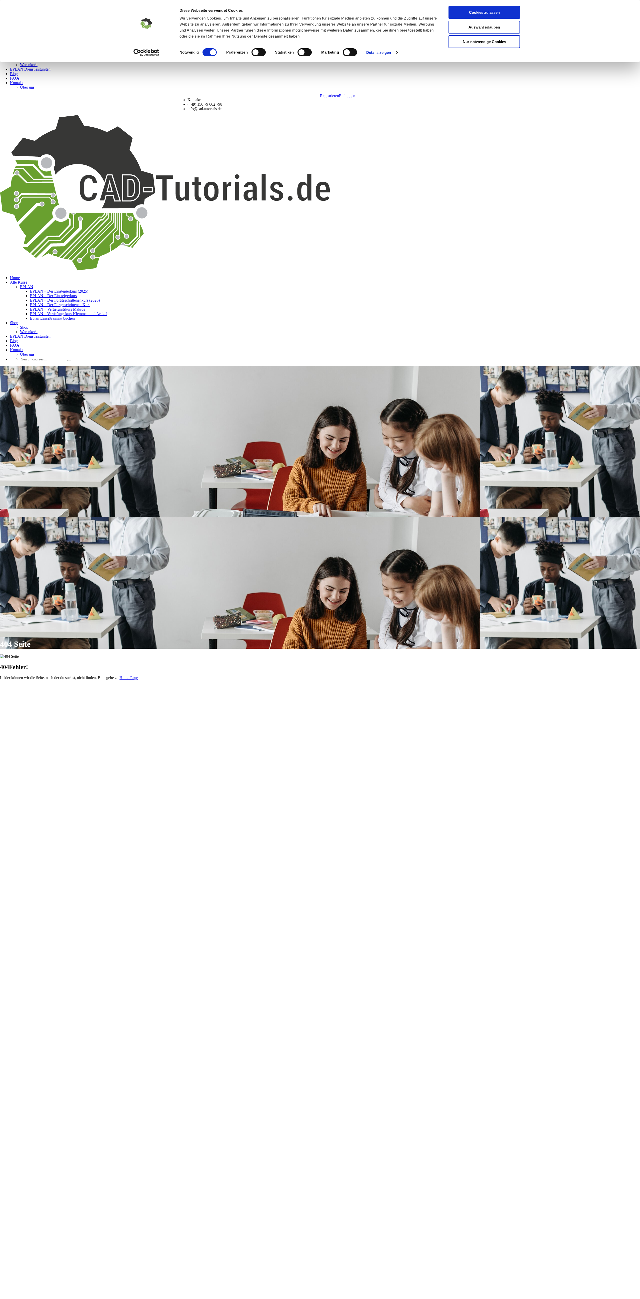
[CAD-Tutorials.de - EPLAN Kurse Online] (166, 269)
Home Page (129, 678)
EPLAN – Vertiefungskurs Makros (57, 309)
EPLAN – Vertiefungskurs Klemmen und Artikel (68, 314)
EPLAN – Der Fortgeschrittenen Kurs (60, 305)
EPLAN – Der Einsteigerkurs (53, 296)
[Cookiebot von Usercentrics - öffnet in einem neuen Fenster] (146, 52)
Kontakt (16, 83)
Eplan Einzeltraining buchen (52, 318)
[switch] (259, 52)
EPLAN (26, 287)
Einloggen (347, 96)
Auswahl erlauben (484, 27)
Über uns (27, 87)
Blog (14, 74)
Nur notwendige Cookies (484, 42)
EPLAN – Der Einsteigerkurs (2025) (59, 291)
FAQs (15, 78)
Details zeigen (378, 52)
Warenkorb (29, 65)
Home (15, 278)
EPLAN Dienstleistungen (30, 69)
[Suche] (69, 360)
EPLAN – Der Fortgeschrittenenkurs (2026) (65, 300)
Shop (14, 323)
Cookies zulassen (484, 12)
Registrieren (329, 96)
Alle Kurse (18, 282)
